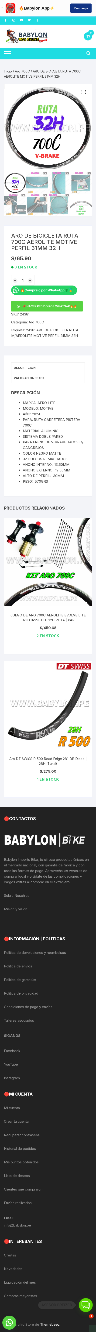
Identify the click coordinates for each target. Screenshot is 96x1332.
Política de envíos (18, 966)
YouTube (11, 1064)
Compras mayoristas (20, 1296)
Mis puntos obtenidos (21, 1162)
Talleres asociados (19, 1020)
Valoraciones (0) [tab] (29, 378)
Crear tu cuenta (16, 1121)
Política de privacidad (21, 993)
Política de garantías (20, 979)
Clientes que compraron (23, 1189)
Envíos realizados (18, 1203)
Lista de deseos (17, 1175)
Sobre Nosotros (16, 895)
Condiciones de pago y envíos (28, 1007)
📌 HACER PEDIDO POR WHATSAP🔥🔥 (49, 306)
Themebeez (50, 1324)
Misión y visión (15, 909)
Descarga (81, 8)
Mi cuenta (12, 1108)
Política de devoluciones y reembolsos (35, 952)
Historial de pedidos (20, 1148)
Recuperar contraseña (22, 1135)
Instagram (12, 1078)
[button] (83, 92)
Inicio (8, 71)
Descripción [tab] (25, 367)
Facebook (12, 1051)
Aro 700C (22, 71)
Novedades (13, 1269)
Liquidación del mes (20, 1282)
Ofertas (10, 1255)
